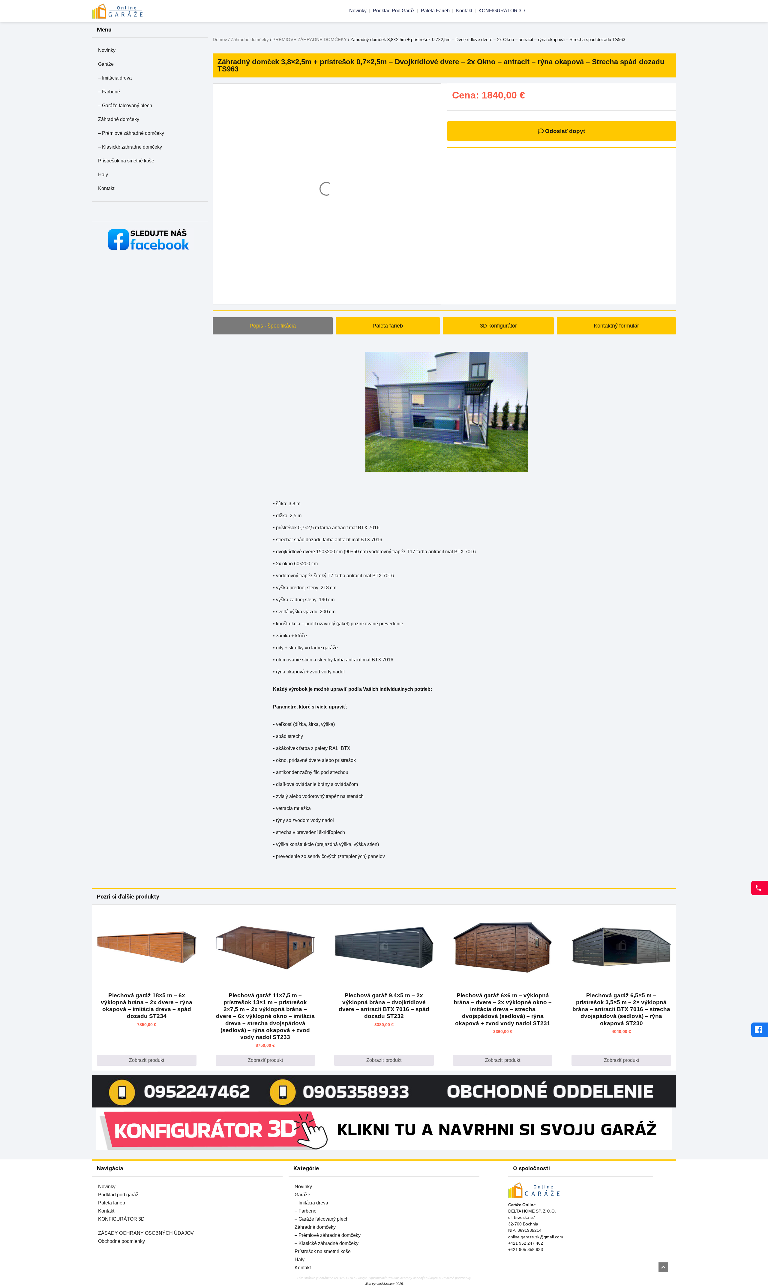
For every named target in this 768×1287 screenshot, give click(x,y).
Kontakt (464, 10)
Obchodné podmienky (121, 1241)
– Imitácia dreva (115, 77)
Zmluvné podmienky (456, 1278)
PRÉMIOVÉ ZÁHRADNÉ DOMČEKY (309, 39)
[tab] (273, 325)
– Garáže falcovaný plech (125, 105)
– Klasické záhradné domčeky (130, 147)
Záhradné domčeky (118, 119)
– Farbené (109, 91)
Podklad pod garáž (394, 10)
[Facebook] (759, 1030)
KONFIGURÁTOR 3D (501, 10)
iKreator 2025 (393, 1283)
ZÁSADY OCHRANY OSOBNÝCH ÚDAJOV (146, 1233)
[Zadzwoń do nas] (759, 888)
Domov (220, 39)
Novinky (358, 10)
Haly (103, 174)
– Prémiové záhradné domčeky (131, 133)
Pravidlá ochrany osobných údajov (413, 1278)
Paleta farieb (435, 10)
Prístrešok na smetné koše (126, 160)
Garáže (106, 64)
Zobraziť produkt (146, 1060)
